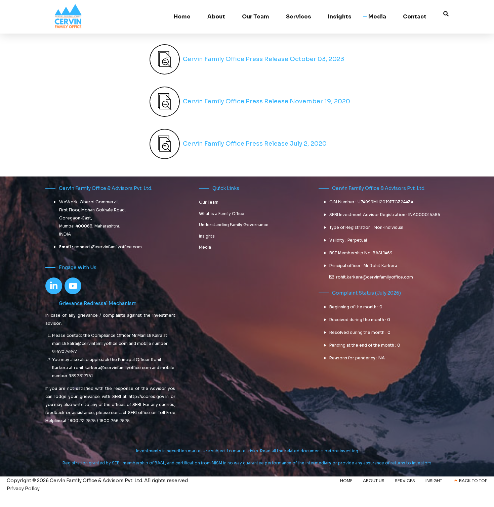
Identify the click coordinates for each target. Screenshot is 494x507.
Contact (414, 16)
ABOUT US (373, 480)
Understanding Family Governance (234, 224)
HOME (346, 480)
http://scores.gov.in (149, 396)
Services (298, 16)
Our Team (255, 16)
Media (377, 16)
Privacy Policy (23, 489)
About (216, 16)
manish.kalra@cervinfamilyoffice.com (90, 343)
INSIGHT (433, 480)
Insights (207, 236)
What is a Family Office (221, 213)
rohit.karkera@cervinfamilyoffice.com (112, 367)
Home (182, 16)
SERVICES (405, 480)
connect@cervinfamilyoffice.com (108, 246)
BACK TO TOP (473, 480)
